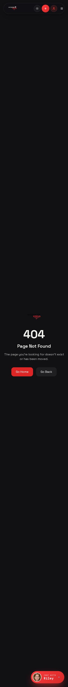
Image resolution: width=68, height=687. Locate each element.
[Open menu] (61, 8)
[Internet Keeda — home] (19, 8)
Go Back (46, 372)
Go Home (22, 372)
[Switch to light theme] (37, 8)
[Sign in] (53, 8)
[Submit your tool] (45, 8)
